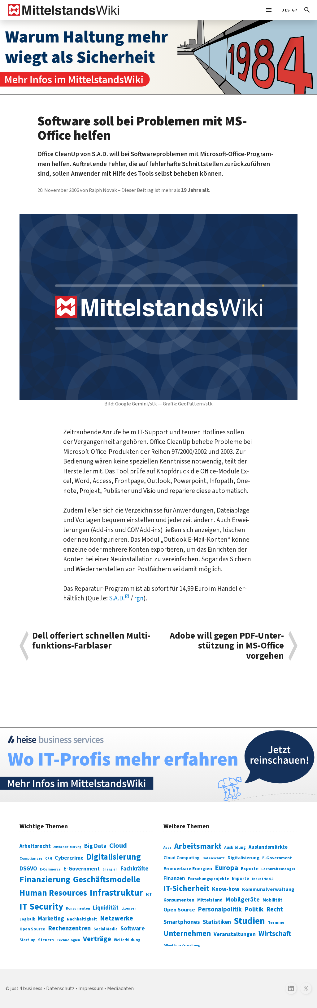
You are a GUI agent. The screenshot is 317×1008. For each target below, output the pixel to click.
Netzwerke (116, 918)
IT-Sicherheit (186, 888)
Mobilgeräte (242, 899)
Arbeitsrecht (35, 846)
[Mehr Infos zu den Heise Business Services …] (158, 765)
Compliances (31, 858)
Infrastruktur (116, 892)
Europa (226, 868)
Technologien (68, 940)
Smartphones (181, 922)
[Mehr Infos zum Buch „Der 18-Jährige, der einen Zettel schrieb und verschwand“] (158, 57)
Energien (110, 869)
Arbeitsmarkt (197, 846)
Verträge (97, 939)
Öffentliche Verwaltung (181, 945)
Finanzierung (45, 879)
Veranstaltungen (235, 934)
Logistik (27, 919)
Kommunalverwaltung (268, 889)
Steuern (46, 940)
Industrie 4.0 (262, 878)
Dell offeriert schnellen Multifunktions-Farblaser (91, 641)
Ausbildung (235, 847)
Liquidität (106, 908)
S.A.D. (117, 598)
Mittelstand (210, 900)
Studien (249, 921)
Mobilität (272, 900)
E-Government (81, 869)
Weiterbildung (127, 940)
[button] (307, 10)
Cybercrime (69, 858)
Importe (240, 878)
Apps (167, 847)
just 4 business (26, 988)
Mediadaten (120, 988)
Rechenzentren (69, 928)
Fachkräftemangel (278, 869)
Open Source (32, 929)
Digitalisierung (113, 857)
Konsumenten (78, 908)
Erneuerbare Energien (187, 868)
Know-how (225, 889)
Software (132, 928)
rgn (139, 598)
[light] (287, 10)
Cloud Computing (181, 858)
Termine (276, 923)
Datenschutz (213, 858)
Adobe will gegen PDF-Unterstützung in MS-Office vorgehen (227, 646)
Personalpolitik (220, 909)
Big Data (95, 846)
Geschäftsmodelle (106, 880)
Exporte (249, 868)
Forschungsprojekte (208, 879)
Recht (274, 909)
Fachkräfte (134, 868)
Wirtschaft (274, 934)
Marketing (51, 919)
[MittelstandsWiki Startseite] (62, 10)
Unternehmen (187, 933)
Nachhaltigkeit (82, 919)
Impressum (90, 988)
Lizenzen (129, 908)
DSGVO (28, 869)
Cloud (118, 846)
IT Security (41, 906)
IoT (149, 894)
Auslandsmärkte (268, 847)
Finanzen (174, 878)
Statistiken (217, 922)
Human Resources (53, 893)
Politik (254, 909)
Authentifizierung (67, 846)
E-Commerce (50, 869)
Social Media (105, 929)
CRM (48, 858)
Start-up (27, 940)
